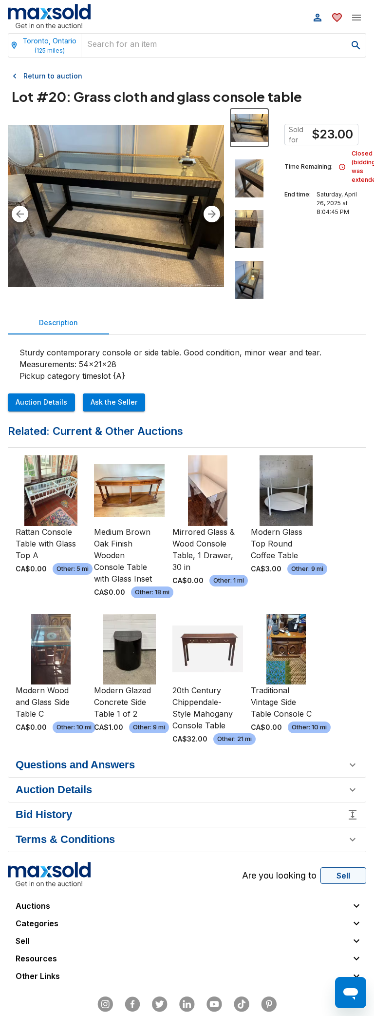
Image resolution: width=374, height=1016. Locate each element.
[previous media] (20, 214)
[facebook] (132, 1004)
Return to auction (52, 76)
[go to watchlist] (337, 17)
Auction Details (41, 402)
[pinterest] (268, 1004)
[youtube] (214, 1004)
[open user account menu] (317, 17)
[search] (356, 45)
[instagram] (105, 1004)
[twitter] (159, 1004)
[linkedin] (187, 1004)
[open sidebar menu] (356, 17)
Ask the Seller (114, 402)
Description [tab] (58, 322)
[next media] (212, 214)
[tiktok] (241, 1004)
